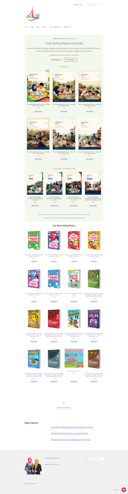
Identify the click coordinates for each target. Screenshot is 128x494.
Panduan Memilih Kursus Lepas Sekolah (69, 463)
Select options (35, 205)
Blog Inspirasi (67, 27)
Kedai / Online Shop (54, 27)
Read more (34, 261)
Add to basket (38, 111)
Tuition (38, 27)
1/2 (53, 447)
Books (31, 27)
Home (26, 27)
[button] (124, 490)
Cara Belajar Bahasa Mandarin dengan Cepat (72, 457)
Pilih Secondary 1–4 (71, 59)
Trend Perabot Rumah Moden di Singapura (71, 469)
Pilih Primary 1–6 (56, 59)
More (43, 27)
